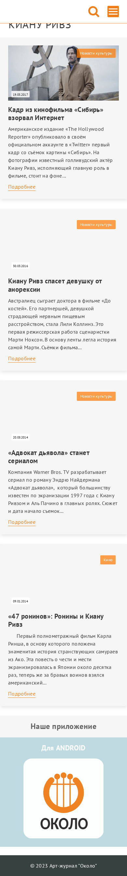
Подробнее (21, 186)
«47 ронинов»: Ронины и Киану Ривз (56, 620)
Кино (108, 559)
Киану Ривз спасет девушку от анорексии (55, 285)
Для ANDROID (63, 747)
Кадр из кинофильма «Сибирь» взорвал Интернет (55, 113)
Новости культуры (96, 53)
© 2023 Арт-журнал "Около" (63, 865)
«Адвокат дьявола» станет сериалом (49, 457)
